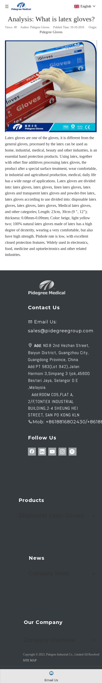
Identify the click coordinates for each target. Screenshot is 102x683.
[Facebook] (32, 452)
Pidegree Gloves (51, 32)
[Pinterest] (72, 452)
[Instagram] (62, 452)
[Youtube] (52, 452)
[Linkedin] (42, 452)
